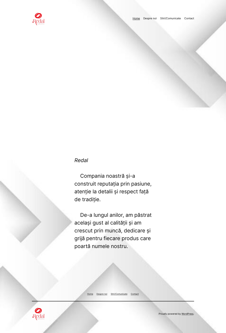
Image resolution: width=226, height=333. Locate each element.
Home (136, 18)
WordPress (187, 313)
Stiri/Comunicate (170, 18)
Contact (189, 18)
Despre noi (150, 18)
